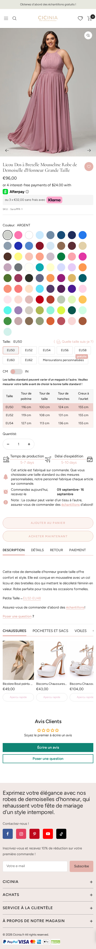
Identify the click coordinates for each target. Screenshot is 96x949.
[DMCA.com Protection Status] (55, 942)
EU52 (29, 350)
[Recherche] (15, 18)
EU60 (11, 360)
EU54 (47, 350)
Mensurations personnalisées (65, 359)
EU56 (65, 350)
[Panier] (89, 18)
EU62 (29, 360)
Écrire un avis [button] (48, 747)
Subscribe (81, 866)
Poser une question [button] (48, 758)
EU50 (11, 350)
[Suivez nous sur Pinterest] (34, 834)
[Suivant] (89, 150)
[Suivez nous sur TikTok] (61, 834)
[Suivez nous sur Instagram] (21, 834)
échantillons (70, 505)
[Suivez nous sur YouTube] (48, 834)
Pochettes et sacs (50, 631)
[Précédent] (7, 150)
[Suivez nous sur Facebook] (8, 834)
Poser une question (17, 616)
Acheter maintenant (48, 536)
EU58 (83, 350)
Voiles (81, 631)
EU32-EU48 (32, 598)
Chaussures (14, 631)
